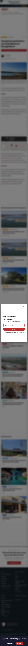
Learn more (23, 639)
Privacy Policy (22, 332)
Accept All (19, 643)
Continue (14, 329)
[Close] (23, 306)
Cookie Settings (10, 643)
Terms (18, 332)
